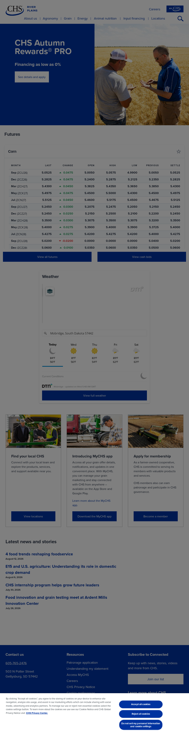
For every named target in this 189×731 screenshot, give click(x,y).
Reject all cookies (141, 714)
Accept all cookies (140, 704)
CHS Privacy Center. (37, 713)
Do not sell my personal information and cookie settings (140, 725)
